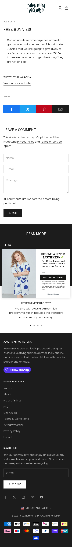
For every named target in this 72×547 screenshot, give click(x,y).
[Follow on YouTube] (41, 497)
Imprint (7, 437)
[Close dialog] (68, 251)
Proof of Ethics (12, 400)
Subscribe (15, 484)
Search (8, 388)
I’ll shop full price (53, 294)
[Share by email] (60, 109)
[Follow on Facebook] (5, 497)
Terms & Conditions (16, 419)
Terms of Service (51, 141)
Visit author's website (17, 83)
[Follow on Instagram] (23, 497)
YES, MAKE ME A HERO (53, 277)
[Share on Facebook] (11, 109)
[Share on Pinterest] (44, 109)
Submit (13, 213)
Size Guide (10, 413)
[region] (36, 306)
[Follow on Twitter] (14, 497)
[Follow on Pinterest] (32, 497)
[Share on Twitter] (28, 109)
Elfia (7, 245)
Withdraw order (13, 425)
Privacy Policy (25, 141)
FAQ (6, 406)
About (7, 394)
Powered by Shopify (49, 516)
